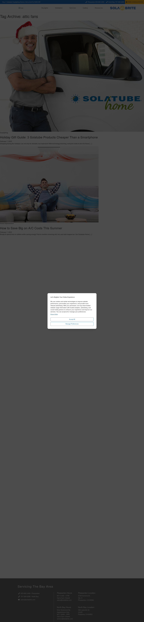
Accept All (72, 319)
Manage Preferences (72, 324)
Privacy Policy (54, 314)
